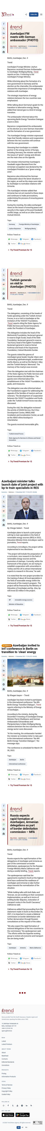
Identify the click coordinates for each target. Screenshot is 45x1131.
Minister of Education (16, 604)
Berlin (22, 760)
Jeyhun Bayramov (15, 228)
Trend (35, 72)
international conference (17, 764)
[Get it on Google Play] (22, 1115)
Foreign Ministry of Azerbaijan (29, 224)
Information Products (9, 1076)
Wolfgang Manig (30, 228)
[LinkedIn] (26, 1106)
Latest (4, 1041)
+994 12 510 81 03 (7, 1028)
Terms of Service (7, 1085)
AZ (22, 1127)
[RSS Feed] (31, 1106)
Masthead (5, 1056)
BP (10, 600)
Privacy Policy (6, 1088)
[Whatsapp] (3, 1106)
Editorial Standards (8, 1062)
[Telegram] (22, 1106)
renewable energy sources (23, 600)
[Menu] (41, 14)
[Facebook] (8, 1106)
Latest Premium (7, 1044)
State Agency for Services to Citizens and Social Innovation (24, 439)
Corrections (5, 1065)
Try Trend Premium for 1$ (21, 250)
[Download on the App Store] (8, 1115)
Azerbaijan (12, 760)
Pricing (4, 1073)
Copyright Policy (7, 1091)
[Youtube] (17, 1106)
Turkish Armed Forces (16, 434)
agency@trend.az (7, 1031)
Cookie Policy (6, 1094)
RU (26, 1127)
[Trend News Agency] (7, 1011)
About (4, 1052)
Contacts (5, 1059)
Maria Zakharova (35, 948)
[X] (13, 1106)
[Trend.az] (8, 14)
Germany (12, 224)
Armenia (23, 948)
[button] (4, 24)
